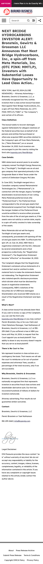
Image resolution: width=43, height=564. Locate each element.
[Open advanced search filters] (33, 20)
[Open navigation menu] (4, 20)
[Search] (28, 20)
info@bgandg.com (22, 421)
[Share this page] (39, 20)
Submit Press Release (12, 555)
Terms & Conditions (32, 555)
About (11, 550)
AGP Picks (5, 4)
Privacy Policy (33, 560)
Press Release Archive (25, 550)
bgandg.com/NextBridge (21, 152)
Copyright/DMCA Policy (14, 560)
